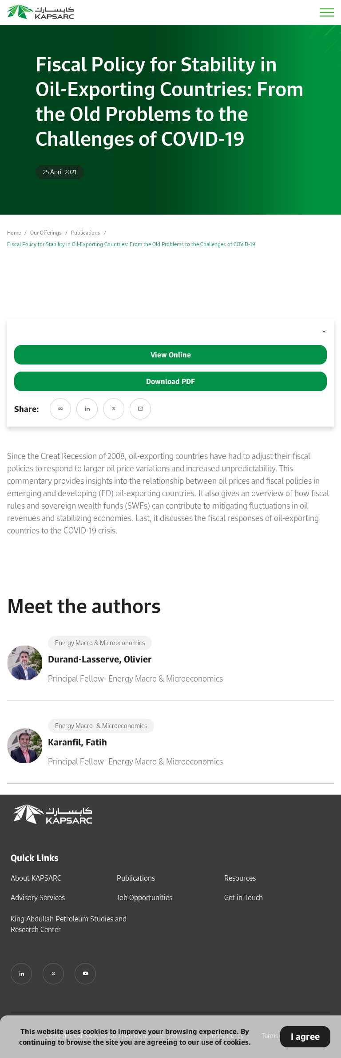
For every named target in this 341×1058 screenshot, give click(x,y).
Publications (85, 232)
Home (14, 232)
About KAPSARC (36, 878)
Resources (240, 878)
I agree (305, 1036)
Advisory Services (38, 897)
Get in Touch (243, 897)
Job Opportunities (144, 897)
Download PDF (170, 381)
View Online (171, 354)
